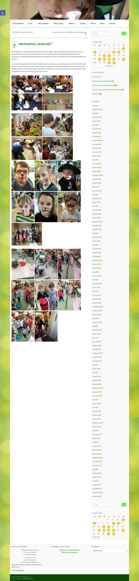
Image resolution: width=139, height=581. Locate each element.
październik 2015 (97, 492)
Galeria (83, 23)
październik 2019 (97, 353)
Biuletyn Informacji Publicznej (69, 550)
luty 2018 (95, 407)
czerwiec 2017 (97, 427)
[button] (2, 12)
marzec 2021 (96, 287)
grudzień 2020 (96, 299)
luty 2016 (95, 481)
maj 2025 (95, 113)
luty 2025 (95, 125)
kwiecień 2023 (97, 198)
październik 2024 (97, 140)
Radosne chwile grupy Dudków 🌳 (103, 81)
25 (123, 59)
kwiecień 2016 (97, 473)
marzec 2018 (96, 403)
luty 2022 (95, 245)
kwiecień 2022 (97, 237)
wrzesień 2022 (97, 225)
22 (109, 59)
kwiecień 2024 (97, 152)
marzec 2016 (96, 477)
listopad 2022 (96, 218)
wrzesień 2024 (97, 144)
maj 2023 (95, 194)
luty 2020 (95, 338)
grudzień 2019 (96, 345)
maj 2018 (95, 399)
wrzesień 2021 (97, 264)
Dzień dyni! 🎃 (96, 94)
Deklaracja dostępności (69, 552)
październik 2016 (97, 458)
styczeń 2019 (96, 376)
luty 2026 (95, 105)
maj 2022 (95, 233)
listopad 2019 (96, 349)
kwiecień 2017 (97, 434)
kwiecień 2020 (97, 330)
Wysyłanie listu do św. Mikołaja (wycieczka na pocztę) (69, 32)
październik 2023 (97, 175)
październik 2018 (97, 388)
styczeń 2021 (96, 295)
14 (104, 56)
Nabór (102, 23)
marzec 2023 (96, 202)
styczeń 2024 (96, 163)
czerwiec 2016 (97, 465)
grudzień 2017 (96, 415)
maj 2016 (95, 469)
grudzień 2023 (96, 167)
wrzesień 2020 (97, 310)
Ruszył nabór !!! (97, 77)
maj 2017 (95, 430)
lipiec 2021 (95, 272)
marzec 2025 (96, 121)
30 (114, 63)
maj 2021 (95, 280)
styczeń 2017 (96, 446)
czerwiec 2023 (97, 191)
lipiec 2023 (95, 187)
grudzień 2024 (96, 132)
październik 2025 (97, 109)
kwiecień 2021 (97, 283)
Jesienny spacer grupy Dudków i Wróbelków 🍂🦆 (108, 89)
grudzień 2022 (96, 214)
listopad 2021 (96, 256)
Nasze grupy (59, 23)
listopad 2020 (96, 303)
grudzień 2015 (96, 488)
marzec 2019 (96, 369)
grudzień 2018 (96, 380)
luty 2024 (95, 160)
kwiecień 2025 (97, 117)
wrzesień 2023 (97, 179)
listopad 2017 (96, 419)
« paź (107, 66)
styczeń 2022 (96, 249)
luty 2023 (95, 206)
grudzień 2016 (96, 450)
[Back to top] (134, 576)
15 (109, 56)
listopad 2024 (96, 136)
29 (109, 63)
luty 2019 (95, 372)
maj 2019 (95, 365)
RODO (93, 23)
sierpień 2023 (96, 183)
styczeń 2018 (96, 411)
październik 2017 (97, 423)
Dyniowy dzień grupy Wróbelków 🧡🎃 (104, 85)
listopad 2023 (96, 171)
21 (104, 59)
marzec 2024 (96, 156)
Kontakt (112, 23)
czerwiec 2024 (97, 148)
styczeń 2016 (96, 485)
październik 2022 (97, 221)
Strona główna (18, 23)
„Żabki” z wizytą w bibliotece (24, 32)
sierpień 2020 (96, 314)
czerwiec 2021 (97, 276)
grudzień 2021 (96, 252)
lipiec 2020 (95, 318)
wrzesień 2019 (97, 357)
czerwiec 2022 (97, 229)
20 (100, 59)
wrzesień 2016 (97, 461)
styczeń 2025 (96, 129)
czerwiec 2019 (97, 361)
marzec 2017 (96, 438)
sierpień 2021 (96, 268)
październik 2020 (97, 307)
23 (114, 59)
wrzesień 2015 (97, 496)
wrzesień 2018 (97, 392)
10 (119, 52)
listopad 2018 (96, 384)
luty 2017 (95, 442)
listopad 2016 (96, 454)
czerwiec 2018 (97, 396)
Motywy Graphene (28, 578)
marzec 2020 (96, 334)
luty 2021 (95, 291)
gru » (111, 66)
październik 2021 (97, 260)
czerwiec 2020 (97, 322)
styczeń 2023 (96, 210)
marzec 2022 (96, 241)
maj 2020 (95, 326)
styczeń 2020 (96, 341)
